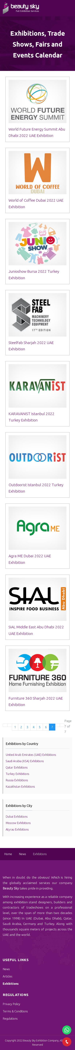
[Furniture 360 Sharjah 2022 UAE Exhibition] (37, 670)
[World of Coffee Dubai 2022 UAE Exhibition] (37, 172)
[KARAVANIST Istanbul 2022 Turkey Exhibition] (37, 386)
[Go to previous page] (9, 725)
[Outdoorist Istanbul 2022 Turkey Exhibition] (37, 457)
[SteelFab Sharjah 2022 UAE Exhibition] (37, 315)
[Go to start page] (5, 725)
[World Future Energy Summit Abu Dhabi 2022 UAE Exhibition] (37, 101)
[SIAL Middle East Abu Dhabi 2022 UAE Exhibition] (37, 599)
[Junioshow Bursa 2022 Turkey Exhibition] (37, 243)
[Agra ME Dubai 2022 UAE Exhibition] (37, 528)
